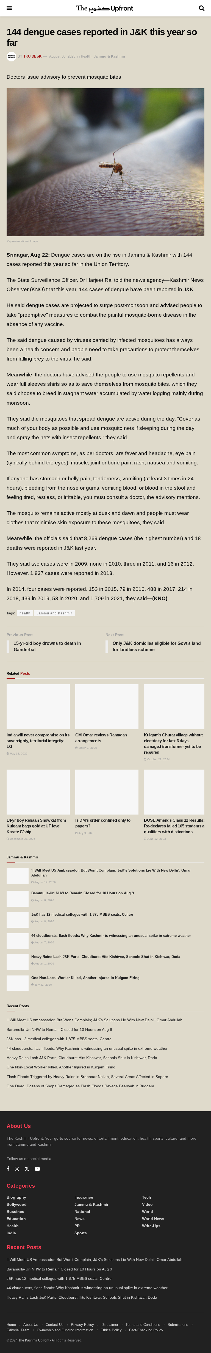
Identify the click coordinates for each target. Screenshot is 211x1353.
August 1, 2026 (44, 963)
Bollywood (17, 1204)
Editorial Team (18, 1330)
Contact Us (54, 1325)
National (82, 1211)
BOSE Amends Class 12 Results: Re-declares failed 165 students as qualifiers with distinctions (175, 826)
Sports (80, 1233)
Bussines (15, 1211)
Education (16, 1218)
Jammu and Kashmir (54, 613)
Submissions (178, 1325)
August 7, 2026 (44, 942)
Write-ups (151, 1226)
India (11, 1233)
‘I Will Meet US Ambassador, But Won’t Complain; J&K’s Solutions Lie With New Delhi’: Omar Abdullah (94, 1020)
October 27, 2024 (158, 759)
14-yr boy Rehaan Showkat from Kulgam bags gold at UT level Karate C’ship (36, 826)
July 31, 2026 (43, 984)
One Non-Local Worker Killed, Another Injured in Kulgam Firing (85, 978)
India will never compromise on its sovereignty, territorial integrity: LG (38, 741)
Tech (146, 1197)
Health (86, 56)
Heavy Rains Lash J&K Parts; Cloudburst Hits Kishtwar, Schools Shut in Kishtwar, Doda (105, 957)
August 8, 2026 (44, 900)
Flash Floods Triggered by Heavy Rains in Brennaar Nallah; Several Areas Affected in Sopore (87, 1076)
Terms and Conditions (143, 1325)
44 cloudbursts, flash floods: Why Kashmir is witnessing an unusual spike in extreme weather (111, 936)
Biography (16, 1197)
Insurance (83, 1197)
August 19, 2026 (45, 882)
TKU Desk (32, 56)
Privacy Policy (82, 1325)
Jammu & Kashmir (109, 56)
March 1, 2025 (87, 747)
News (79, 1218)
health (25, 613)
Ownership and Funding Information (65, 1330)
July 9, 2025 (86, 833)
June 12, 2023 (156, 838)
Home (11, 1325)
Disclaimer (109, 1325)
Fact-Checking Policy (146, 1330)
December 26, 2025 (22, 838)
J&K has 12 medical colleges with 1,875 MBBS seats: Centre (82, 914)
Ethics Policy (111, 1330)
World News (153, 1218)
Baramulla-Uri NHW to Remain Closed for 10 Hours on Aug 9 (82, 893)
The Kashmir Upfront (33, 1340)
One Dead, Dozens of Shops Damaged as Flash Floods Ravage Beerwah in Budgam (80, 1086)
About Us (30, 1325)
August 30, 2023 (62, 56)
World (147, 1211)
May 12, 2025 (18, 753)
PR (77, 1226)
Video (147, 1204)
